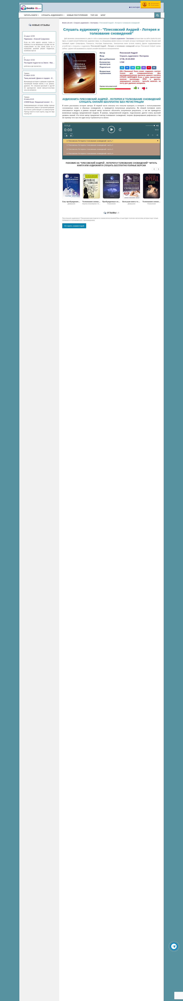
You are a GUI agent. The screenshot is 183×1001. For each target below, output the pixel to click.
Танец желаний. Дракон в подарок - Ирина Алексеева (39, 78)
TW (132, 68)
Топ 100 (94, 15)
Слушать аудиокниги (117, 38)
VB (144, 68)
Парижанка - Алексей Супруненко (36, 39)
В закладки (135, 7)
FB (127, 68)
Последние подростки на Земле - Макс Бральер (39, 63)
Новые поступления (77, 15)
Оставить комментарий (74, 226)
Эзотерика (130, 38)
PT (149, 68)
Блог (103, 15)
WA (138, 68)
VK (154, 68)
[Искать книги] (157, 15)
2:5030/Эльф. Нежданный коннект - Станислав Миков (39, 102)
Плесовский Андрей (129, 53)
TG (122, 68)
